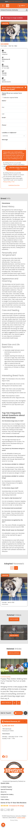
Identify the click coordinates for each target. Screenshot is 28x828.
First (3, 107)
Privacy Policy (14, 820)
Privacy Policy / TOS (8, 182)
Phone (4, 125)
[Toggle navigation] (3, 5)
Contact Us (4, 797)
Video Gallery (5, 799)
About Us (3, 792)
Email (4, 117)
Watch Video (14, 635)
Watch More (14, 619)
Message (5, 140)
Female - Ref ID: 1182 (8, 602)
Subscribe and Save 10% (15, 1)
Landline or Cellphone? (9, 133)
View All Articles (14, 653)
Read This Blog (6, 703)
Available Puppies (6, 787)
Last (3, 114)
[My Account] (26, 10)
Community (6, 676)
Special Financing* (6, 789)
